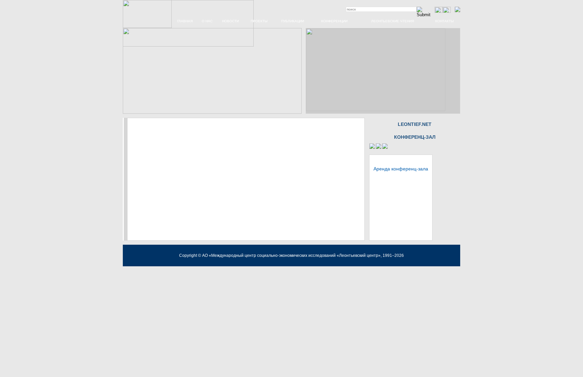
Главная (185, 21)
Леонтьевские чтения (392, 21)
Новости (230, 21)
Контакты (444, 21)
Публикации (292, 21)
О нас (207, 21)
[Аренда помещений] (372, 147)
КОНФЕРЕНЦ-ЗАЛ (415, 137)
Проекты (259, 21)
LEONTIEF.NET (415, 124)
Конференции (334, 21)
